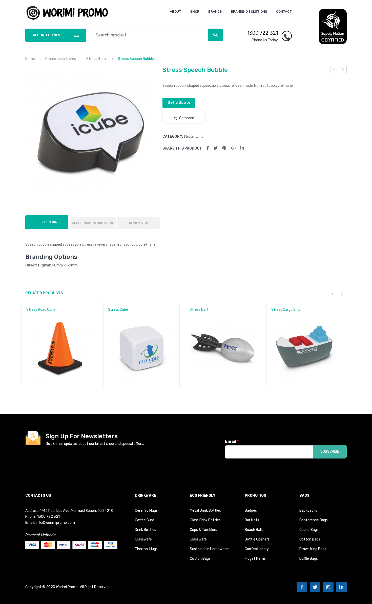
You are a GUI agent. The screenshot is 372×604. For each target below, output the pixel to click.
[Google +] (233, 148)
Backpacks (308, 510)
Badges (251, 510)
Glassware (143, 539)
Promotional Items (60, 59)
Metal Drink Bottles (205, 510)
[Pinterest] (224, 148)
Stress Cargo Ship (285, 309)
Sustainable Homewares (210, 549)
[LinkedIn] (242, 148)
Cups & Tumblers (203, 530)
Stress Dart (199, 309)
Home (30, 59)
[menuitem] (175, 11)
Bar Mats (252, 520)
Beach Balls (254, 530)
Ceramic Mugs (146, 510)
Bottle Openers (257, 539)
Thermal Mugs (146, 549)
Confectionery (257, 549)
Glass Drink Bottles (205, 520)
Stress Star (334, 70)
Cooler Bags (309, 530)
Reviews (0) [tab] (138, 223)
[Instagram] (328, 587)
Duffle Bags (308, 558)
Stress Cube (118, 309)
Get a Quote (179, 102)
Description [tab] (46, 222)
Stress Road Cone (40, 309)
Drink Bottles (145, 530)
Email (232, 441)
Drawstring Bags (312, 549)
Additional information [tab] (92, 223)
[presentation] (334, 294)
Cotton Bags (200, 558)
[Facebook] (207, 148)
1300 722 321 (262, 33)
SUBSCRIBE (329, 451)
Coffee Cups (145, 520)
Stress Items (97, 59)
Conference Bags (313, 520)
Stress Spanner (343, 70)
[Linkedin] (341, 587)
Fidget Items (255, 558)
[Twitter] (216, 148)
